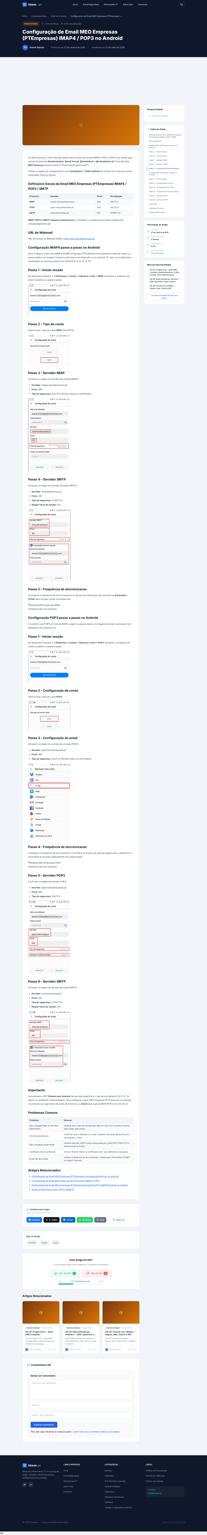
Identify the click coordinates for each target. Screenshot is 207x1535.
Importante (153, 204)
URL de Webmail (155, 141)
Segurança (110, 1491)
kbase (34, 4)
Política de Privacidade (156, 1470)
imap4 (44, 1242)
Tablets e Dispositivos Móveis (118, 1507)
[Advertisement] (103, 78)
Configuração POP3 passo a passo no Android (163, 174)
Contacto (68, 1491)
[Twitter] (24, 1484)
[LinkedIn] (31, 1484)
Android (32, 1242)
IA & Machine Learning (115, 1481)
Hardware (109, 1476)
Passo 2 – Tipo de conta (158, 156)
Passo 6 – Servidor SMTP (158, 200)
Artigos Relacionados (157, 212)
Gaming (108, 1470)
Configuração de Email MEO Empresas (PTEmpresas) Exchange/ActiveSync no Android (75, 1176)
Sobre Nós (128, 4)
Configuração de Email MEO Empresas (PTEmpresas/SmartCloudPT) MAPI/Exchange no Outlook (80, 1185)
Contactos (142, 4)
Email (102, 1220)
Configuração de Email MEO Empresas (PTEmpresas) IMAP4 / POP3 (65, 1180)
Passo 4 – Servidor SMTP (158, 164)
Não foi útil (98, 1273)
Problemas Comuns (156, 208)
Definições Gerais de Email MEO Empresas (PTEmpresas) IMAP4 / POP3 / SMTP (165, 136)
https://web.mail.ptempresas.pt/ (79, 238)
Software (109, 1502)
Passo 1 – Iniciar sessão (158, 152)
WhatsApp (86, 1220)
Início (75, 4)
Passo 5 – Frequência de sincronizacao (164, 168)
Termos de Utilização (155, 1476)
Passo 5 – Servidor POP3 (158, 196)
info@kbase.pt (155, 1493)
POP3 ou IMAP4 (48, 175)
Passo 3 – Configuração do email (161, 187)
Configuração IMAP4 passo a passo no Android (163, 146)
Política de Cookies (154, 1481)
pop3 (55, 1242)
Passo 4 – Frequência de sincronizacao (163, 191)
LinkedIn (69, 1220)
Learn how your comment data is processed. (96, 1431)
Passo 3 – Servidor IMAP (158, 160)
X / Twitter (53, 1220)
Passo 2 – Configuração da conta (161, 183)
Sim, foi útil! (67, 1273)
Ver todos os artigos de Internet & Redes (164, 296)
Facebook (36, 1220)
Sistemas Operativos (114, 1497)
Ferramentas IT (111, 4)
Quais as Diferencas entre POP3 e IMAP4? (53, 1189)
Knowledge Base (91, 4)
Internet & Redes (58, 16)
